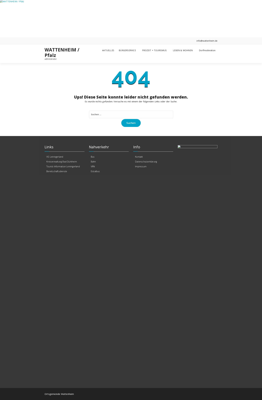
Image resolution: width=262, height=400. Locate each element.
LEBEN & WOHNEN (183, 50)
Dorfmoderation (207, 50)
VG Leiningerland (54, 156)
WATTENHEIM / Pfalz (62, 52)
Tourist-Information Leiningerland (63, 166)
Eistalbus (95, 171)
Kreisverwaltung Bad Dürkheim (61, 161)
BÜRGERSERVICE (127, 50)
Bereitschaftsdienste (56, 171)
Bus (93, 156)
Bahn (93, 161)
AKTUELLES (108, 50)
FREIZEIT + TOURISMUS (154, 50)
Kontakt (139, 156)
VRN (93, 166)
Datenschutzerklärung (146, 161)
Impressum (140, 166)
